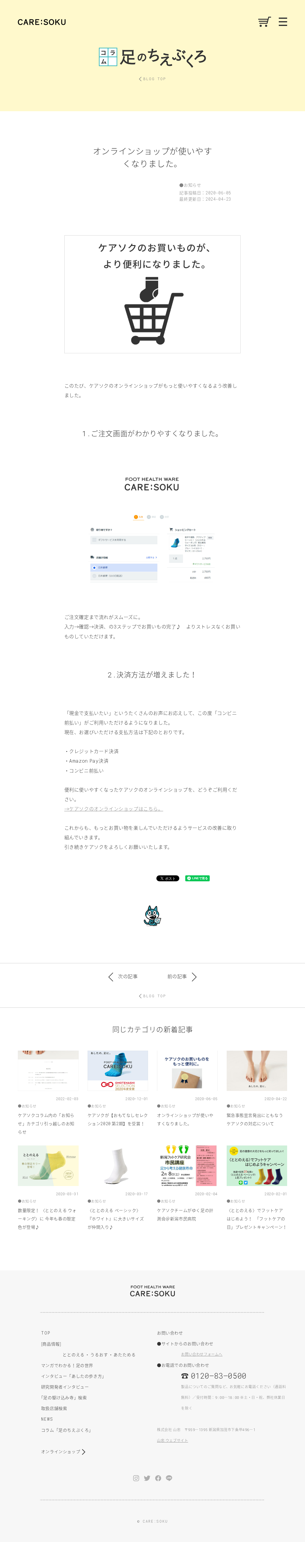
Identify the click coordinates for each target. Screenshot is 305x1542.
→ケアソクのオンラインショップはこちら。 (113, 808)
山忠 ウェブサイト (172, 1440)
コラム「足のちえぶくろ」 (67, 1430)
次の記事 (128, 976)
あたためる (124, 1354)
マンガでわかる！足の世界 (67, 1365)
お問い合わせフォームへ (201, 1354)
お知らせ (192, 185)
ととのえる (74, 1354)
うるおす (99, 1354)
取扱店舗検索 (54, 1408)
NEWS (47, 1419)
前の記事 (177, 976)
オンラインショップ (60, 1451)
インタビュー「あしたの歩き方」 (73, 1376)
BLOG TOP (154, 78)
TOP (46, 1333)
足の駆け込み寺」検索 (64, 1397)
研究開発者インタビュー (65, 1387)
